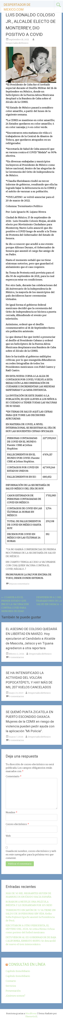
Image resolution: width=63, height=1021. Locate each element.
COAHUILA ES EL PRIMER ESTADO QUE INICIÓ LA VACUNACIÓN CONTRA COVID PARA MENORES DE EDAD (15, 604)
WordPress (30, 1013)
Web (8, 835)
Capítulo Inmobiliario (18, 971)
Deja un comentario (19, 583)
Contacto (11, 980)
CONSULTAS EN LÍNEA (27, 964)
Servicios (11, 985)
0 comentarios (16, 657)
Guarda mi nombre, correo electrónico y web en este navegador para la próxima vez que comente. (31, 854)
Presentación (13, 990)
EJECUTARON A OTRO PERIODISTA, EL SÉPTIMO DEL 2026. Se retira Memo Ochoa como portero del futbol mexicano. (30, 929)
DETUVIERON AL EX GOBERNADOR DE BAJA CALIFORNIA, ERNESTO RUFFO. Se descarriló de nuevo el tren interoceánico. (31, 941)
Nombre (11, 812)
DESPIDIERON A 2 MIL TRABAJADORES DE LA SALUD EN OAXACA (49, 601)
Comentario (13, 776)
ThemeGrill (31, 1016)
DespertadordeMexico (17, 43)
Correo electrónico (17, 824)
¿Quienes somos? (15, 995)
